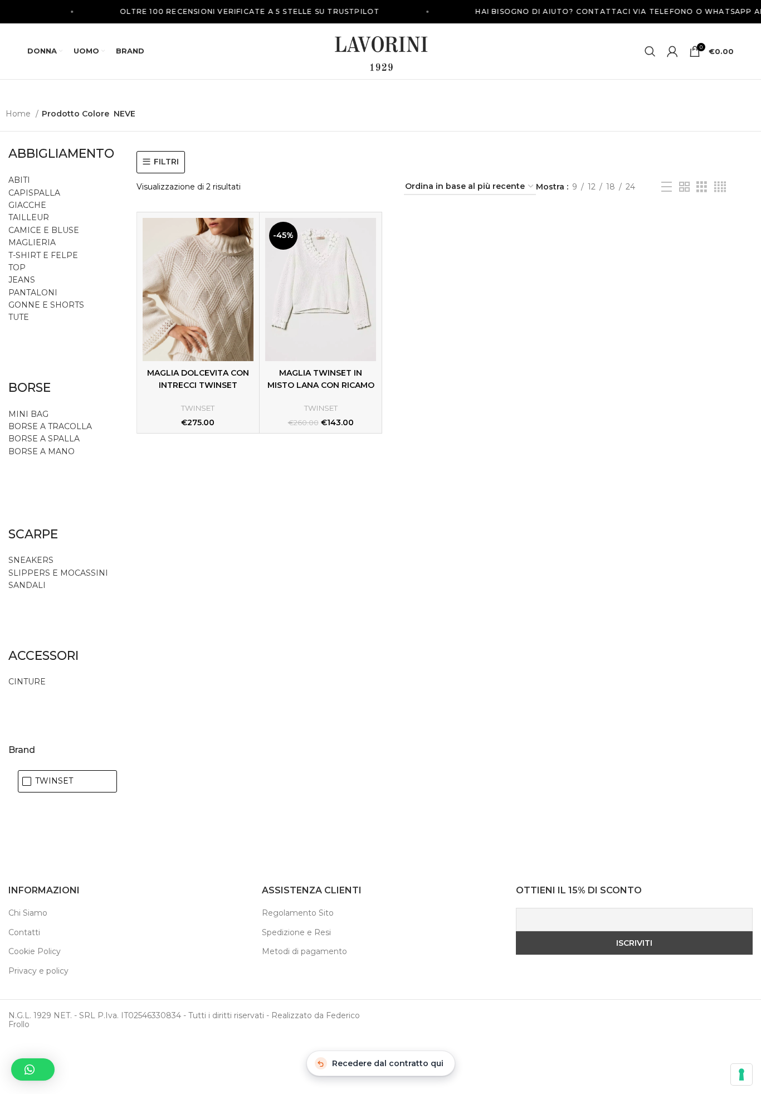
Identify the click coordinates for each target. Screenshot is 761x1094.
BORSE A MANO (41, 451)
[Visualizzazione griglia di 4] (720, 187)
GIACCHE (27, 205)
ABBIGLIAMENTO (61, 153)
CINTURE (27, 682)
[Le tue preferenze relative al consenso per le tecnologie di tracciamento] (741, 1074)
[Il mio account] (672, 51)
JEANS (21, 280)
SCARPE (33, 534)
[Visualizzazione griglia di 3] (701, 187)
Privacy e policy (38, 971)
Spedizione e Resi (296, 932)
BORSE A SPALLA (44, 439)
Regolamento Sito (298, 913)
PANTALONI (32, 293)
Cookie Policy (34, 951)
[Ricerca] (650, 51)
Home (19, 114)
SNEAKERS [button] (30, 560)
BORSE (29, 387)
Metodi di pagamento (304, 951)
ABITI (19, 180)
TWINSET (197, 407)
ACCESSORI (43, 655)
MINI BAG (29, 414)
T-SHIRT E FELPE (43, 255)
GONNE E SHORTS (46, 305)
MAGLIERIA (32, 242)
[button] (33, 1069)
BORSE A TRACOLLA (50, 426)
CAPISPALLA (34, 193)
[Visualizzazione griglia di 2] (684, 187)
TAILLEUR (28, 217)
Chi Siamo (27, 913)
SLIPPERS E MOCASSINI (58, 573)
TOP (17, 267)
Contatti (24, 932)
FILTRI (166, 162)
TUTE (18, 317)
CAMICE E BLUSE (43, 230)
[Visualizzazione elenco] (666, 187)
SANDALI (27, 585)
